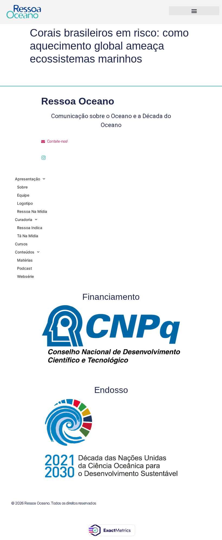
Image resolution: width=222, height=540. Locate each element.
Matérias (25, 260)
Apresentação (27, 179)
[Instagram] (43, 157)
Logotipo (25, 203)
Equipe (23, 195)
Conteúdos (24, 252)
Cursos (21, 244)
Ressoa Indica (29, 227)
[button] (194, 10)
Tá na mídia (27, 235)
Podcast (24, 268)
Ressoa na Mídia (32, 211)
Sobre (22, 187)
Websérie (25, 276)
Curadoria (23, 219)
